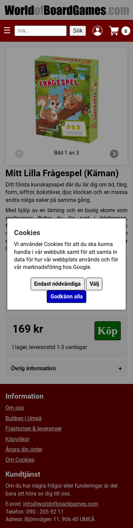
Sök (78, 31)
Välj (94, 284)
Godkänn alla (66, 296)
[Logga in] (97, 30)
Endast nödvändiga (57, 284)
